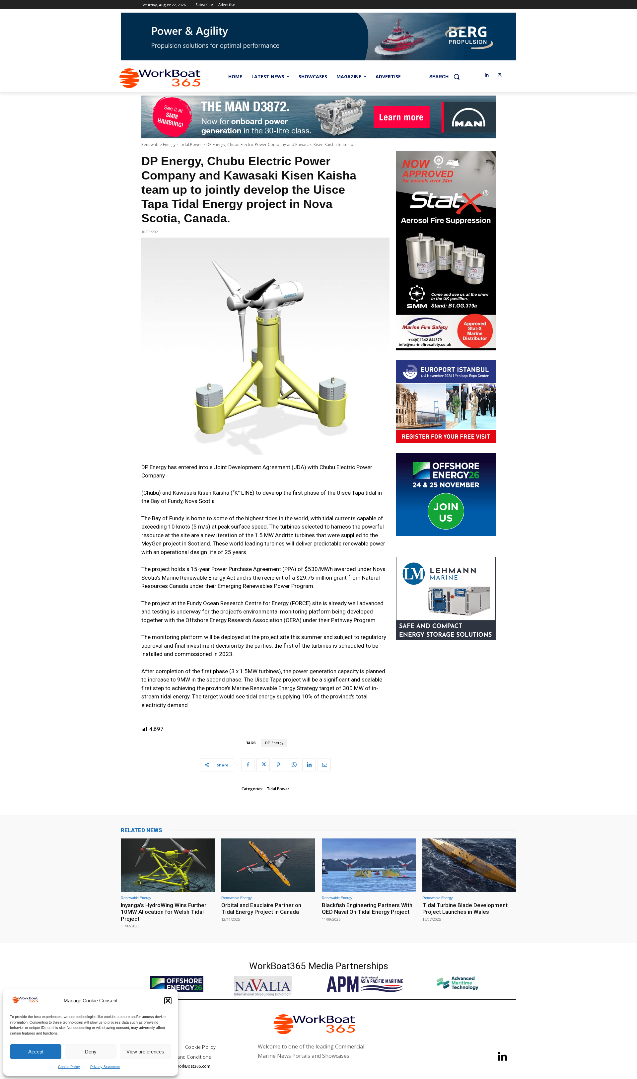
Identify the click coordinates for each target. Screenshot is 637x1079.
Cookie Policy (69, 1067)
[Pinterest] (278, 764)
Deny (91, 1051)
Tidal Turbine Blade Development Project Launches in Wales (465, 908)
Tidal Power (191, 144)
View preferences (145, 1051)
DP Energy (274, 743)
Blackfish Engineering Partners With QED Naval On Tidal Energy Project (367, 908)
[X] (500, 75)
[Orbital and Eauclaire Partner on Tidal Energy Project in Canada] (268, 865)
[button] (168, 1000)
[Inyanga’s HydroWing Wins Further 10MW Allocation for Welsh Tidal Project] (168, 865)
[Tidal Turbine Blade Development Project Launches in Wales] (469, 865)
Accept (35, 1051)
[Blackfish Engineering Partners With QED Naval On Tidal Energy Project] (369, 865)
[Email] (324, 764)
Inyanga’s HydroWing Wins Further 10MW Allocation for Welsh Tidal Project (163, 912)
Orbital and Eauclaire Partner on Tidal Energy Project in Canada (261, 908)
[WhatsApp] (293, 764)
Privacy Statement (105, 1067)
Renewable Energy (158, 144)
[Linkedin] (486, 75)
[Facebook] (247, 764)
